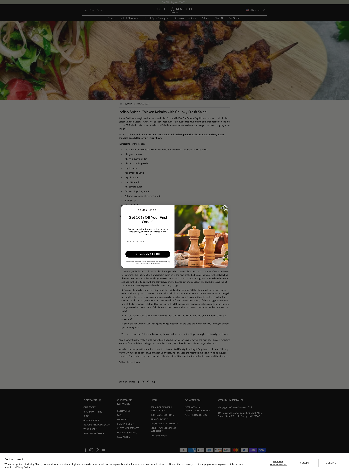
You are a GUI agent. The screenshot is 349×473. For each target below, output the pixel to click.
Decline (331, 463)
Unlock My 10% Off (148, 254)
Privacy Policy (23, 467)
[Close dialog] (224, 208)
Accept (304, 463)
